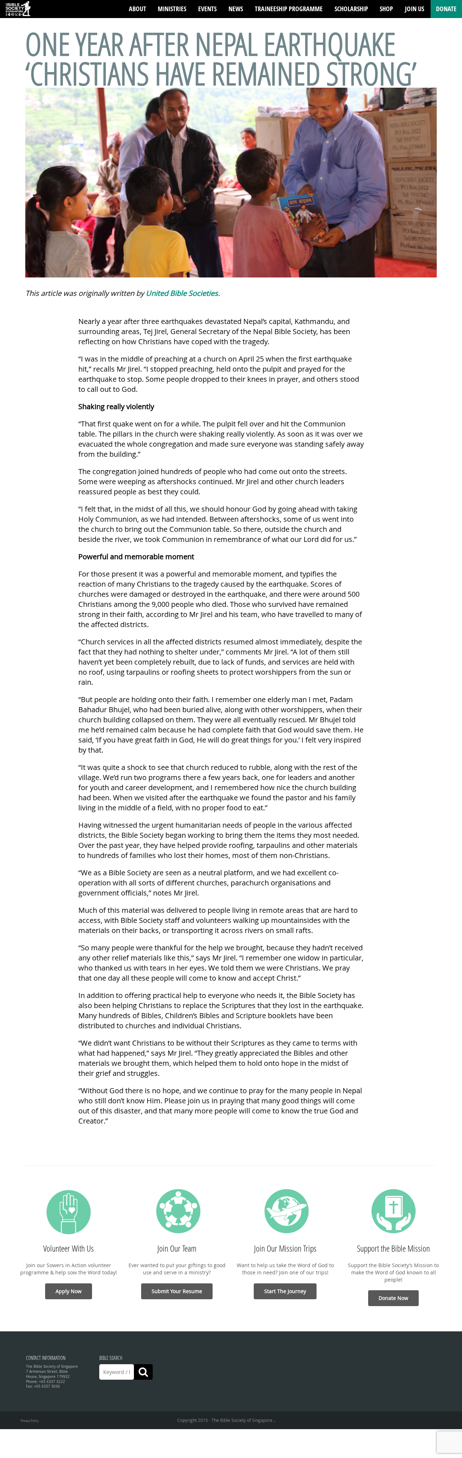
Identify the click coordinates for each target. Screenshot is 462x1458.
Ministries (172, 8)
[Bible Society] (18, 9)
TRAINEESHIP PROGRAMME (289, 8)
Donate (446, 8)
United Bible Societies (182, 293)
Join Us (414, 8)
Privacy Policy (30, 1421)
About (137, 8)
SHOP (386, 8)
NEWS (235, 8)
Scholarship (351, 8)
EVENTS (207, 8)
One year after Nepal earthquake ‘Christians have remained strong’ (221, 58)
